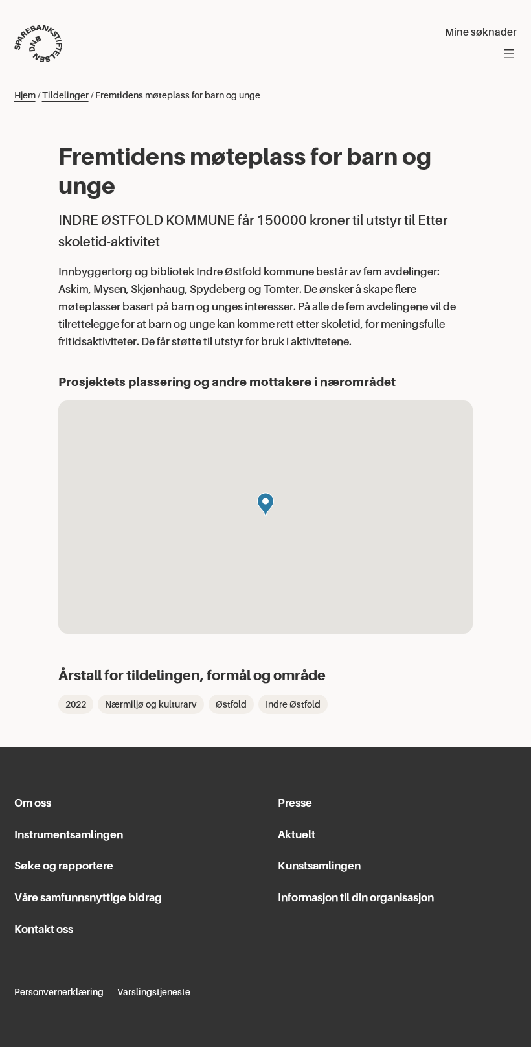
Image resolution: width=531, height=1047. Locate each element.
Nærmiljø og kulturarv (151, 704)
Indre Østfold (293, 704)
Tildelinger (65, 95)
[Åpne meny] (509, 54)
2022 (75, 704)
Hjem (25, 95)
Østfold (231, 704)
